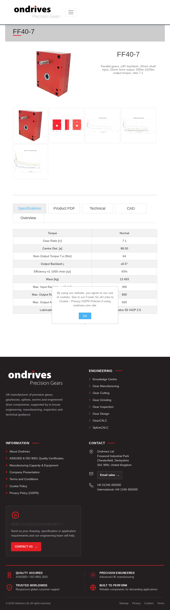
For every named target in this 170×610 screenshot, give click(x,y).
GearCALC (100, 420)
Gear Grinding (102, 400)
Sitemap (124, 603)
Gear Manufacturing (106, 386)
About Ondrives (20, 451)
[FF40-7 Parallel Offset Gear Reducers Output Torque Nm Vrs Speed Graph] (138, 125)
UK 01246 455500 (109, 485)
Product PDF (64, 208)
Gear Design (101, 413)
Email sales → (109, 475)
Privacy (136, 603)
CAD (131, 208)
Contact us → (26, 546)
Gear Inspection (103, 406)
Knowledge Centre (105, 379)
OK (85, 316)
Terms (160, 603)
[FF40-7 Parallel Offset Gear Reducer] (30, 125)
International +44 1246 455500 (117, 489)
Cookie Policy (18, 486)
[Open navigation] (71, 12)
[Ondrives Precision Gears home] (35, 378)
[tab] (29, 208)
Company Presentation (25, 472)
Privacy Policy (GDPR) (24, 493)
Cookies (149, 603)
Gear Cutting (101, 393)
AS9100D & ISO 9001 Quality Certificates (36, 458)
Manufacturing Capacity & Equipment (34, 465)
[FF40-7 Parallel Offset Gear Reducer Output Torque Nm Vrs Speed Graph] (102, 125)
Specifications (29, 208)
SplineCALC (100, 427)
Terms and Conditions (24, 479)
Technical (97, 208)
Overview (28, 218)
